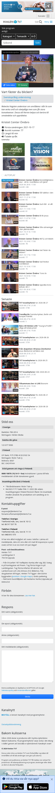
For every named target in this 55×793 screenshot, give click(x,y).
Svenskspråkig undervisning (17, 97)
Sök (37, 42)
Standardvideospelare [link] (11, 52)
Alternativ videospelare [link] (29, 52)
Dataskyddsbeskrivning (11, 724)
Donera (23, 85)
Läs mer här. (30, 595)
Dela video (10, 85)
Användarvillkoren (24, 690)
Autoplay (10, 175)
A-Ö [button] (33, 36)
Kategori (8, 36)
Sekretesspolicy (8, 690)
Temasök (22, 36)
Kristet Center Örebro (16, 100)
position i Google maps (22, 576)
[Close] (52, 779)
